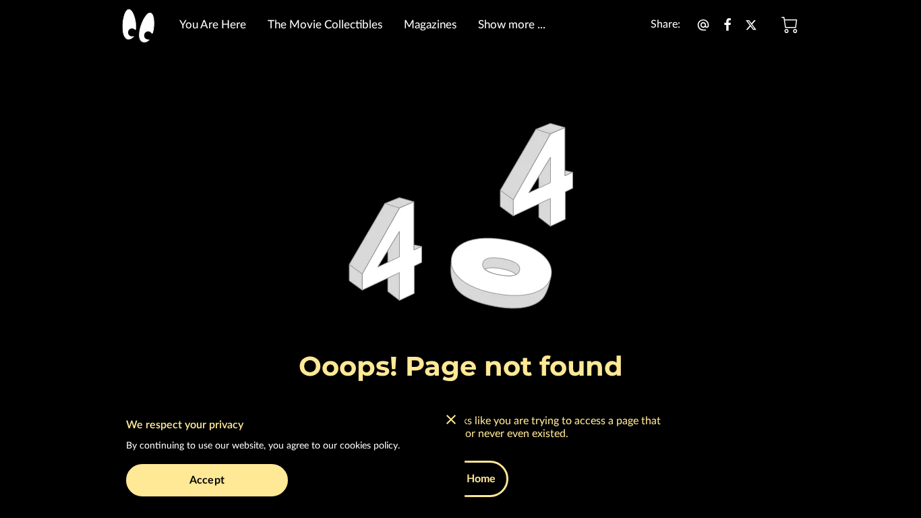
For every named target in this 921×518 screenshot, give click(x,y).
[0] (789, 25)
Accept (207, 480)
